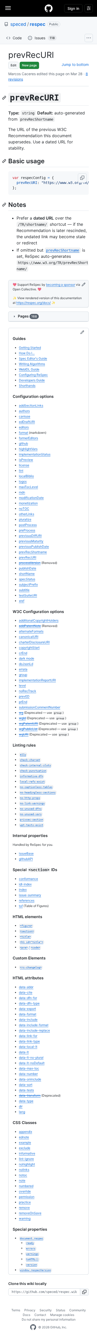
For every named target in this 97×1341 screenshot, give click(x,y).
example (25, 1142)
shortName (27, 574)
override (25, 1191)
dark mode (26, 658)
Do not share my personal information (49, 1319)
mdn (22, 492)
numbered (26, 1186)
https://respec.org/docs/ (33, 303)
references (26, 900)
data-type (26, 1101)
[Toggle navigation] (8, 8)
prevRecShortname (33, 552)
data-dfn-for (28, 998)
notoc (23, 1175)
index (23, 890)
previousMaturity (31, 541)
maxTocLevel (28, 487)
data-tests (26, 1090)
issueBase (26, 853)
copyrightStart (29, 647)
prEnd (23, 702)
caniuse (24, 416)
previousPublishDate (34, 546)
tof (21, 906)
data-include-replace (34, 1030)
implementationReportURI (37, 680)
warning (25, 1218)
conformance (28, 879)
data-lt (24, 1052)
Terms (15, 1310)
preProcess (27, 530)
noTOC (24, 508)
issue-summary (30, 895)
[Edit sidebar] (82, 332)
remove (24, 1208)
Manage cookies (62, 1315)
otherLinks (26, 514)
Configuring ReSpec (33, 375)
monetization (28, 503)
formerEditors (28, 438)
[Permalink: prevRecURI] (4, 97)
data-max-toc (29, 1068)
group (23, 675)
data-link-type (29, 1041)
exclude (24, 1148)
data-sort (25, 1085)
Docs (26, 1315)
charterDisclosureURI (34, 642)
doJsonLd (26, 664)
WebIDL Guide (29, 369)
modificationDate (31, 498)
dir (21, 1106)
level (22, 685)
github (23, 443)
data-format (27, 1014)
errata (23, 669)
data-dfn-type (29, 1003)
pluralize (25, 519)
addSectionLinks (31, 405)
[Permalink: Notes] (4, 204)
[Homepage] (48, 8)
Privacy (29, 1310)
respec (37, 24)
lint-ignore (26, 1159)
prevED (24, 696)
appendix (25, 1132)
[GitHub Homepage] (33, 1327)
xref (21, 601)
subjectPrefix (28, 584)
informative (27, 1153)
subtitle (24, 590)
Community (77, 1310)
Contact (40, 1315)
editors (24, 427)
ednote (24, 1137)
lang (22, 1112)
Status (60, 1310)
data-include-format (33, 1025)
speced (18, 24)
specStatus (27, 579)
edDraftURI (27, 422)
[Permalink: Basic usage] (4, 161)
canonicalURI (28, 637)
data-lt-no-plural (31, 1057)
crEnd (23, 653)
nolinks (24, 1170)
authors (24, 411)
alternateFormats (31, 631)
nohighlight (27, 1164)
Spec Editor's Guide (33, 358)
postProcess (28, 525)
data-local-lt (28, 1047)
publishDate (27, 568)
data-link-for (28, 1036)
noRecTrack (27, 691)
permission (26, 1197)
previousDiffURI (30, 536)
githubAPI (26, 859)
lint (21, 470)
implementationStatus (34, 454)
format (23, 433)
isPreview (26, 460)
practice (25, 1202)
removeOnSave (30, 1213)
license (24, 465)
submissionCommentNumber (39, 707)
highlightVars (28, 449)
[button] (82, 178)
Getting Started (30, 348)
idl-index (25, 884)
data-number (28, 1074)
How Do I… (27, 353)
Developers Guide (32, 380)
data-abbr (26, 987)
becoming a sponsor (60, 284)
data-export (27, 1009)
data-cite (25, 992)
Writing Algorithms (32, 364)
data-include (28, 1019)
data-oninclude (30, 1079)
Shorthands (27, 385)
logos (23, 481)
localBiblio (26, 476)
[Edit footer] (83, 284)
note (22, 1180)
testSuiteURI (28, 595)
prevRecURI (27, 557)
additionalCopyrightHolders (38, 620)
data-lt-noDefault (31, 1063)
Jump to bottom (75, 64)
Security (46, 1310)
